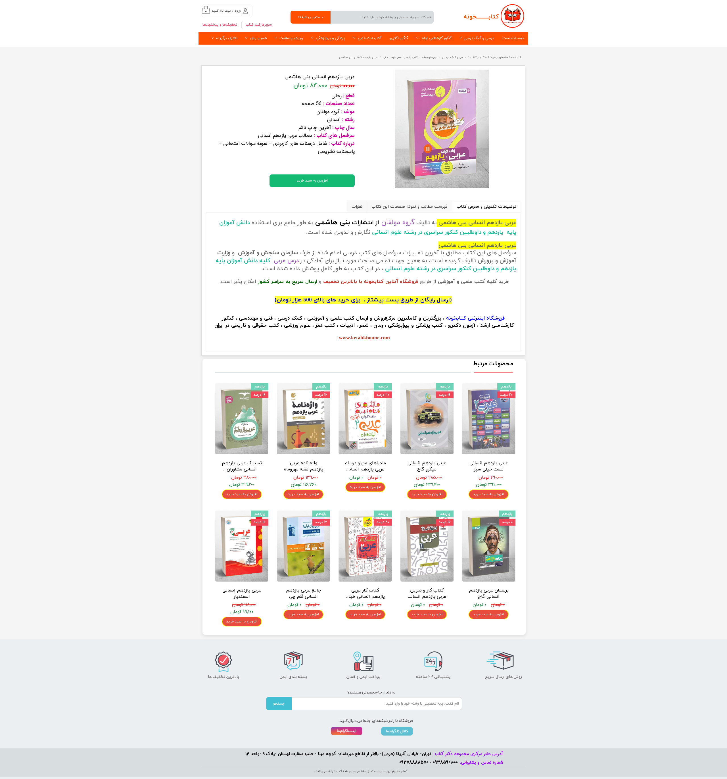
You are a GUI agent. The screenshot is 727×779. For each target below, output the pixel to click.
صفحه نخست (513, 38)
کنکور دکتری (399, 38)
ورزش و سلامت (291, 38)
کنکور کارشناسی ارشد (436, 38)
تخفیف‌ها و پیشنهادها (219, 24)
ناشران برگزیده (226, 38)
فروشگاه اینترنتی (486, 318)
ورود (238, 11)
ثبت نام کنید (221, 11)
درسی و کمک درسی (479, 38)
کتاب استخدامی (369, 38)
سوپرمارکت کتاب (259, 24)
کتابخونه (456, 318)
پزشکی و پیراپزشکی (330, 38)
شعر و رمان (258, 38)
